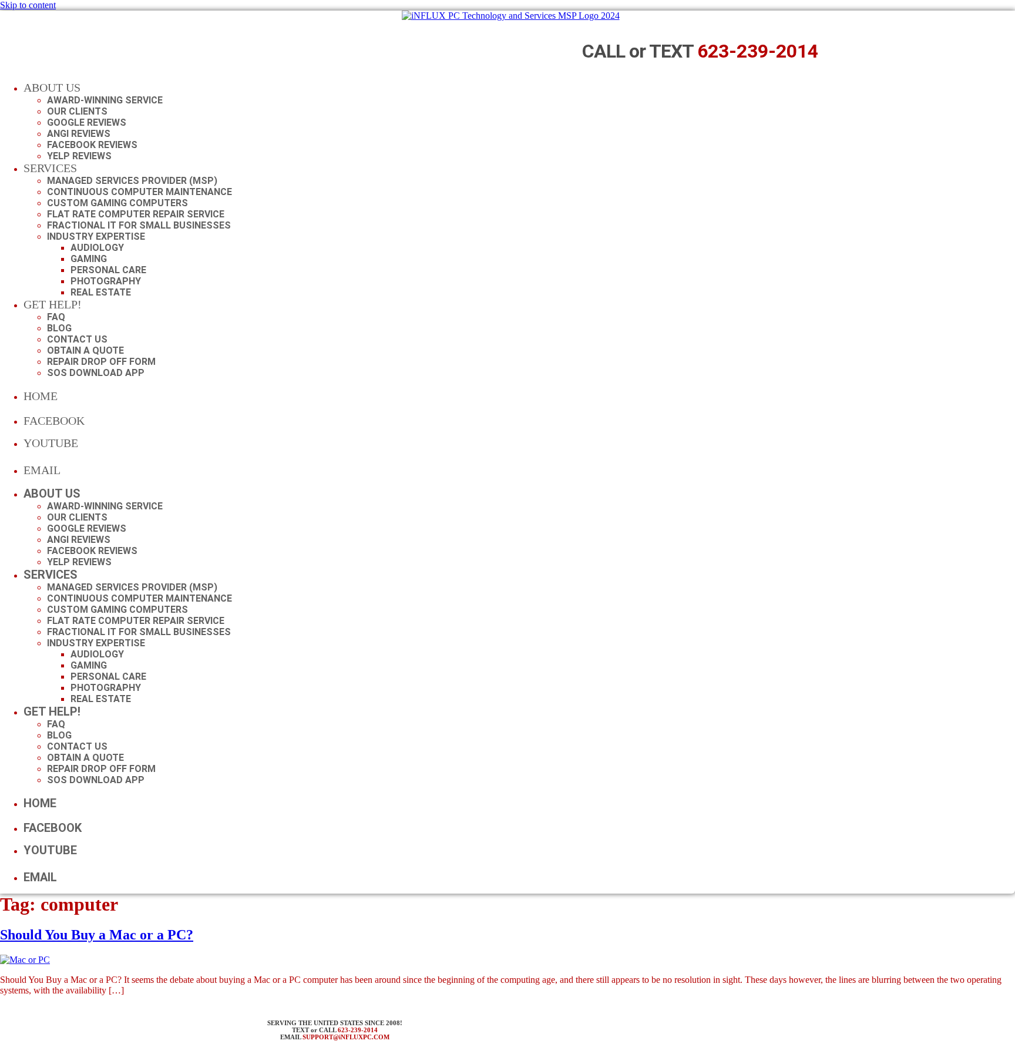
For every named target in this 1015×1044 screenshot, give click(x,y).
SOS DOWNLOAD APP (95, 372)
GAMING (88, 258)
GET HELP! (52, 304)
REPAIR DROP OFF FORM (101, 361)
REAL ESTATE (100, 292)
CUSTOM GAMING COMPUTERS (117, 203)
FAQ (56, 317)
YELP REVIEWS (79, 156)
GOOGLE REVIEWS (86, 122)
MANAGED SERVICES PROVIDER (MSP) (132, 180)
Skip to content (28, 5)
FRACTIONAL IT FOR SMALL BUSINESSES (139, 225)
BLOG (59, 328)
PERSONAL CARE (108, 270)
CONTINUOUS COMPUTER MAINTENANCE (139, 191)
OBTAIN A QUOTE (85, 350)
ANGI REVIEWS (78, 133)
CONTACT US (77, 339)
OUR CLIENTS (77, 111)
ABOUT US (51, 87)
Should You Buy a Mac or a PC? (96, 934)
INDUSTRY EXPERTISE (96, 236)
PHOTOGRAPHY (105, 281)
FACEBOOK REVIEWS (92, 144)
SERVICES (50, 168)
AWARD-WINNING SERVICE (105, 100)
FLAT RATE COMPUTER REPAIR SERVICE (135, 214)
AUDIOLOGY (97, 247)
